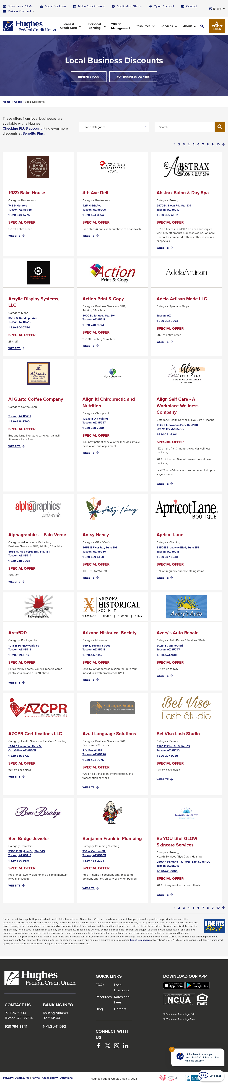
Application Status (129, 6)
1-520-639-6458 (93, 557)
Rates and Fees (122, 999)
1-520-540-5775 (19, 215)
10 (218, 144)
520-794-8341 (16, 1026)
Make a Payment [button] (19, 11)
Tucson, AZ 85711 (19, 416)
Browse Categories (93, 127)
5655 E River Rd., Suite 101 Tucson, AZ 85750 (99, 550)
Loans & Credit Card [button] (68, 26)
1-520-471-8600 (167, 871)
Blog (99, 1008)
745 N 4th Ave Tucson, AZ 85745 (20, 208)
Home (7, 102)
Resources (104, 996)
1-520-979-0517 (18, 655)
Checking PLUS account (22, 128)
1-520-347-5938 (167, 557)
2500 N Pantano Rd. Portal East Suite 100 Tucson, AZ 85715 (183, 864)
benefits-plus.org (140, 940)
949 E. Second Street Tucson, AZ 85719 (96, 648)
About (18, 102)
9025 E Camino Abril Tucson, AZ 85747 (170, 648)
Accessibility (50, 1078)
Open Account (164, 6)
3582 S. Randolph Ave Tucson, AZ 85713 (22, 320)
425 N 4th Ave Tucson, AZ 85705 (94, 208)
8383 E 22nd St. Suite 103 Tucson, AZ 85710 (173, 748)
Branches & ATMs (20, 6)
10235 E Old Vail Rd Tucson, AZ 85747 (95, 421)
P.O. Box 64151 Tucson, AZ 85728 (94, 753)
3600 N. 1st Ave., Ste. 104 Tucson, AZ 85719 (99, 318)
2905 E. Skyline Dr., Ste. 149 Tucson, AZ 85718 (26, 853)
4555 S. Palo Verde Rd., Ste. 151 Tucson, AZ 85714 (29, 554)
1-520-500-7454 (19, 328)
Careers (120, 1008)
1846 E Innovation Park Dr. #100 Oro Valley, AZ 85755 (177, 427)
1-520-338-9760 (19, 421)
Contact (191, 6)
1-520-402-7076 (93, 760)
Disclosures (22, 1078)
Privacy (8, 1078)
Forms (36, 1078)
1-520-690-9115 (18, 861)
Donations (66, 1078)
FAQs (100, 984)
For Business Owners (133, 77)
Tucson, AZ (164, 315)
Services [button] (167, 26)
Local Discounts (121, 987)
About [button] (187, 26)
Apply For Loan (55, 6)
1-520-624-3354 (93, 215)
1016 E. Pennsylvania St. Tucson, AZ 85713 (23, 648)
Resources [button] (143, 26)
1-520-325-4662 (167, 215)
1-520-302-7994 (167, 321)
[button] (202, 26)
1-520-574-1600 (167, 655)
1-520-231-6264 (167, 434)
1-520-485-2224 (93, 861)
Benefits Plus (92, 78)
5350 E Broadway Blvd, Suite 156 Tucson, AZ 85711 (178, 550)
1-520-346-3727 (18, 756)
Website (16, 236)
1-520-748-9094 (93, 325)
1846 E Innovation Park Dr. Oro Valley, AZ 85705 (25, 748)
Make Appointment (91, 6)
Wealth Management (120, 26)
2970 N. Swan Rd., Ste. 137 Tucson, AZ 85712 (174, 208)
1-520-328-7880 (93, 428)
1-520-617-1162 (92, 655)
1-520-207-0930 (167, 756)
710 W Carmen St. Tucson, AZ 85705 (94, 853)
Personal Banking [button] (94, 26)
